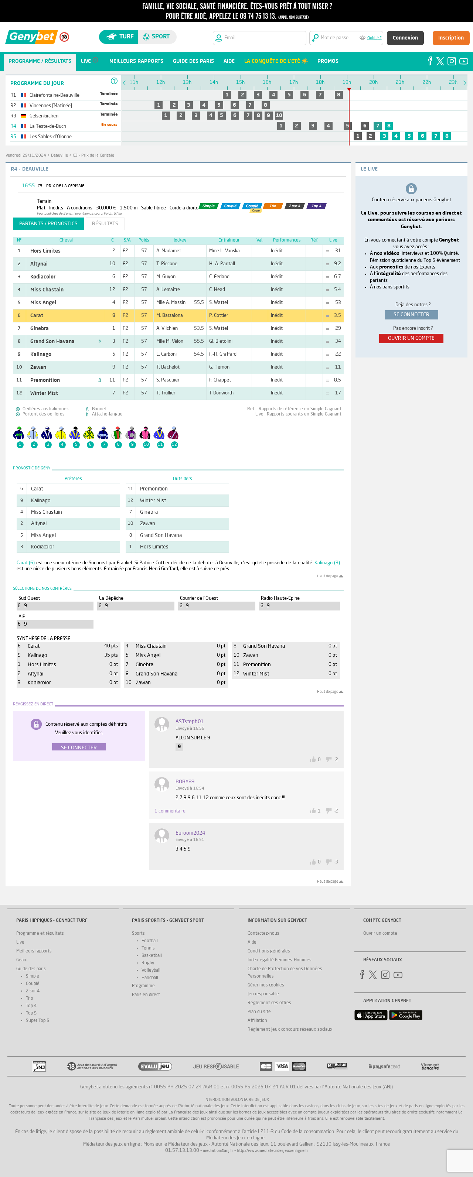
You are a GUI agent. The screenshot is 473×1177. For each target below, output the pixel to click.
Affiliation (257, 1021)
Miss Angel (43, 302)
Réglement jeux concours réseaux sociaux (290, 1029)
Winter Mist (44, 393)
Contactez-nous (263, 933)
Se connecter (79, 747)
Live (20, 942)
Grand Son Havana (52, 341)
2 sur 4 (33, 991)
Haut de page (327, 576)
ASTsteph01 (190, 721)
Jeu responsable (263, 994)
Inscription (451, 38)
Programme (143, 986)
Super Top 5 (37, 1021)
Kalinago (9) (327, 563)
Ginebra (39, 328)
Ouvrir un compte (380, 933)
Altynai (39, 264)
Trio (29, 998)
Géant (22, 960)
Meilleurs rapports (34, 951)
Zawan (38, 367)
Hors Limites (45, 251)
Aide (252, 942)
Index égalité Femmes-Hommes (280, 960)
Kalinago (40, 354)
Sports (138, 933)
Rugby (148, 963)
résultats (105, 223)
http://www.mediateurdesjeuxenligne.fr (272, 1151)
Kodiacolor (42, 277)
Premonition (45, 380)
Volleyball (151, 970)
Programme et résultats (40, 933)
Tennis (148, 948)
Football (150, 941)
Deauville (59, 156)
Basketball (152, 956)
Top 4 (31, 1006)
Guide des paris (31, 969)
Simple (32, 976)
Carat (36, 315)
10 (279, 115)
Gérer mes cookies (266, 985)
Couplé (33, 984)
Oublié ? (374, 38)
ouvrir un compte (411, 338)
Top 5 (31, 1013)
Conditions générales (269, 951)
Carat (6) (26, 563)
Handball (150, 978)
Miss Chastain (47, 289)
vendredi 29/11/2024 (26, 156)
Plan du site (259, 1012)
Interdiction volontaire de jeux (236, 1100)
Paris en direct (146, 995)
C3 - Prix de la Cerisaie (93, 156)
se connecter (411, 314)
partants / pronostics (48, 223)
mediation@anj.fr (218, 1151)
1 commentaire (170, 811)
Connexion (405, 38)
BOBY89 (185, 781)
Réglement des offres (269, 1003)
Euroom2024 (190, 833)
